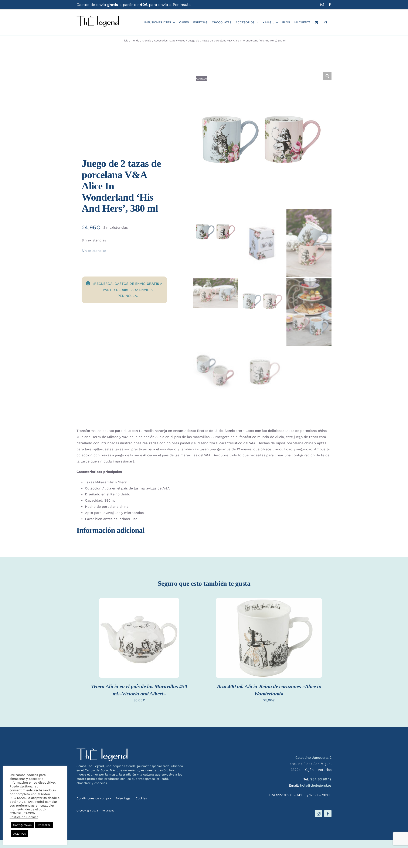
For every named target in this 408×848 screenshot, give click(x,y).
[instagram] (318, 813)
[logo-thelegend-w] (102, 750)
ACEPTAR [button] (19, 833)
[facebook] (328, 813)
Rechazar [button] (44, 825)
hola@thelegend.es (316, 785)
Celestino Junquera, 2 (313, 758)
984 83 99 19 (321, 779)
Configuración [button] (22, 825)
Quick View (139, 642)
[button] (325, 22)
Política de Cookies (24, 817)
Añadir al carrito (139, 634)
